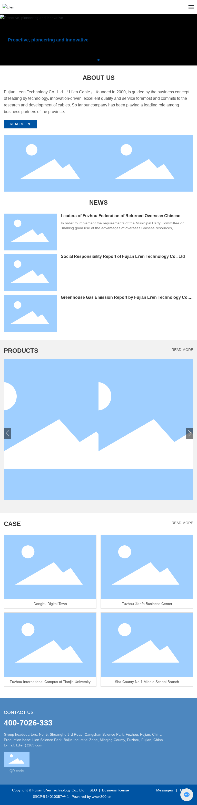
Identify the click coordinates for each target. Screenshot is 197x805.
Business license (115, 790)
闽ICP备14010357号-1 (51, 797)
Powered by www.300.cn (91, 797)
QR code (16, 771)
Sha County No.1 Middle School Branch (147, 682)
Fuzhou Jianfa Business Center (147, 604)
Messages (164, 790)
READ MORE (182, 350)
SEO (93, 790)
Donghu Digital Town (50, 604)
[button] (94, 60)
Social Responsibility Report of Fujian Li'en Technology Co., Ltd (123, 256)
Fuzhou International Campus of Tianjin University (50, 682)
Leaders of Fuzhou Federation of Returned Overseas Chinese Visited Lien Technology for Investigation (120, 218)
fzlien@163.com (29, 745)
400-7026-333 (28, 723)
